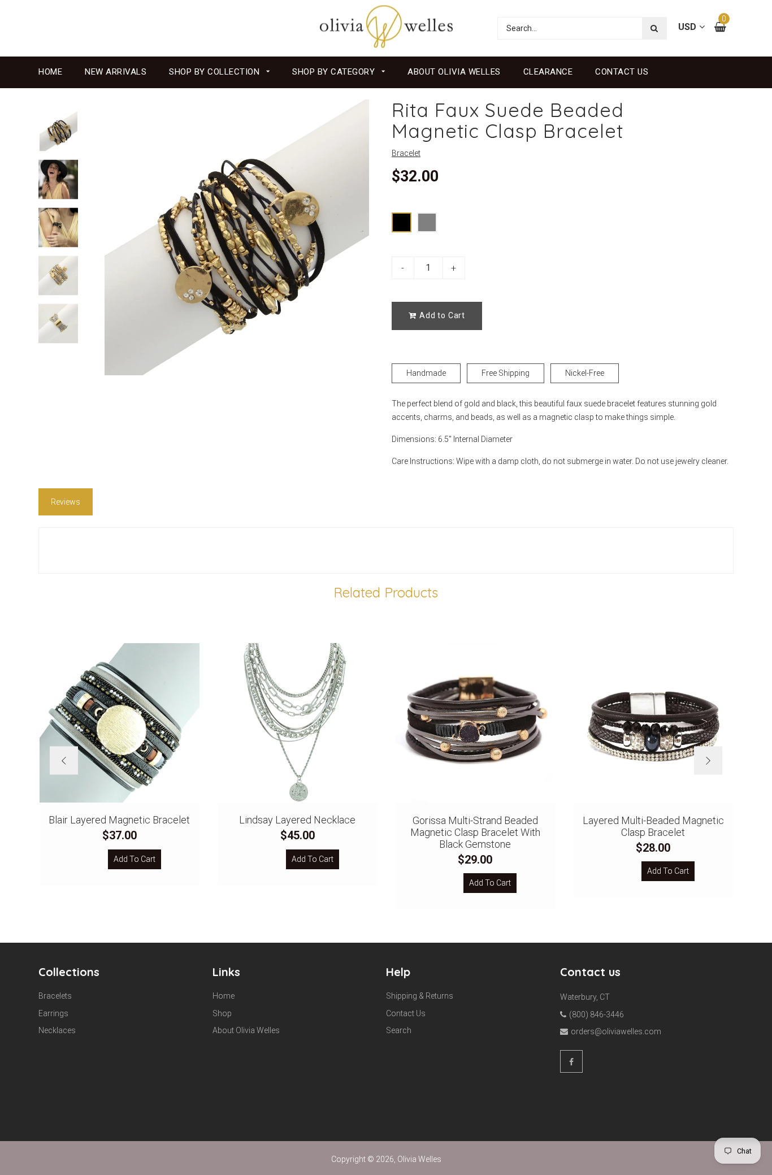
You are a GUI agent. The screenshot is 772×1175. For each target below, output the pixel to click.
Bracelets (55, 995)
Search (398, 1030)
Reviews (65, 501)
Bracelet (406, 153)
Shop (222, 1013)
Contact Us (621, 72)
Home (50, 72)
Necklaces (57, 1030)
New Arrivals (115, 72)
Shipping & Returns (419, 995)
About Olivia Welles (454, 72)
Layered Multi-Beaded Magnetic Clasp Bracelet (653, 826)
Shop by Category (335, 72)
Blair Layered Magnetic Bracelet (119, 820)
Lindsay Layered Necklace (297, 820)
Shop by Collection (215, 72)
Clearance (548, 72)
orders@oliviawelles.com (616, 1031)
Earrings (53, 1013)
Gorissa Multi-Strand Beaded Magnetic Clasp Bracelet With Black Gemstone (475, 832)
